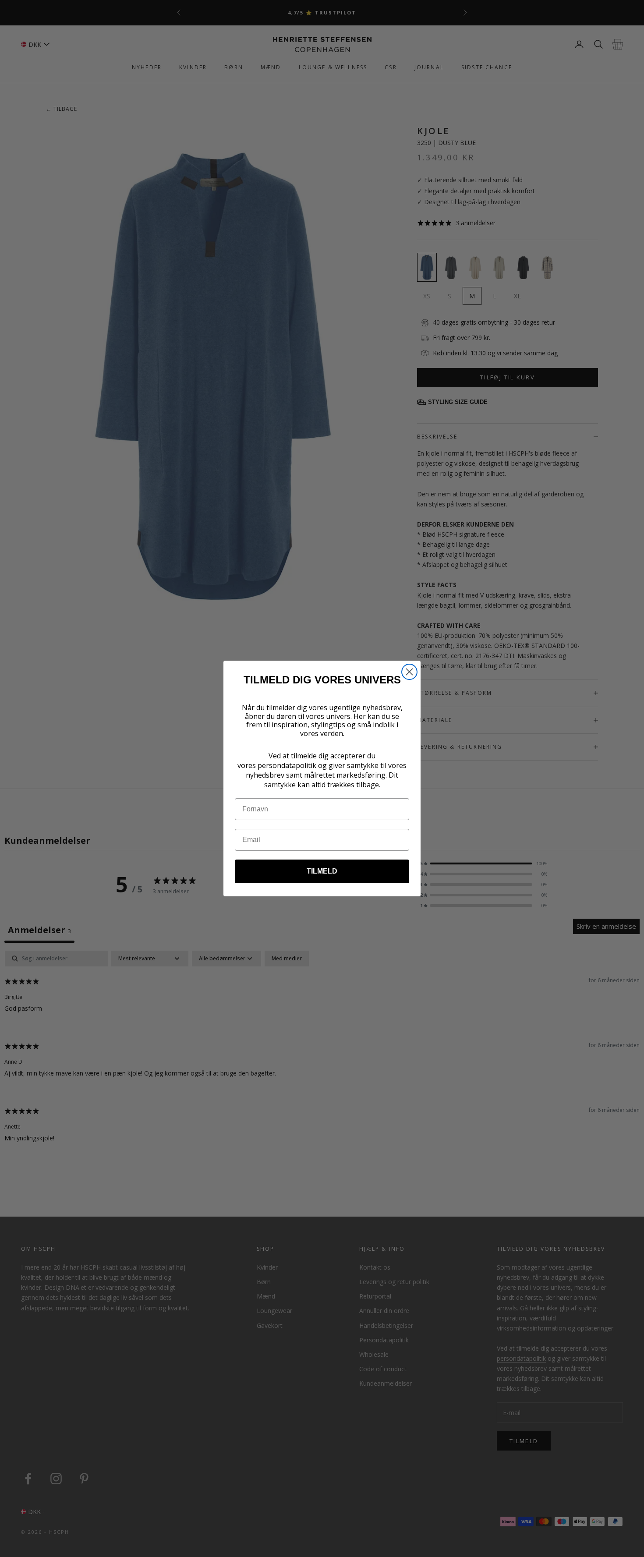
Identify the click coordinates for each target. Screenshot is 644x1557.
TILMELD (322, 871)
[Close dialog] (409, 671)
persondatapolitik (287, 765)
